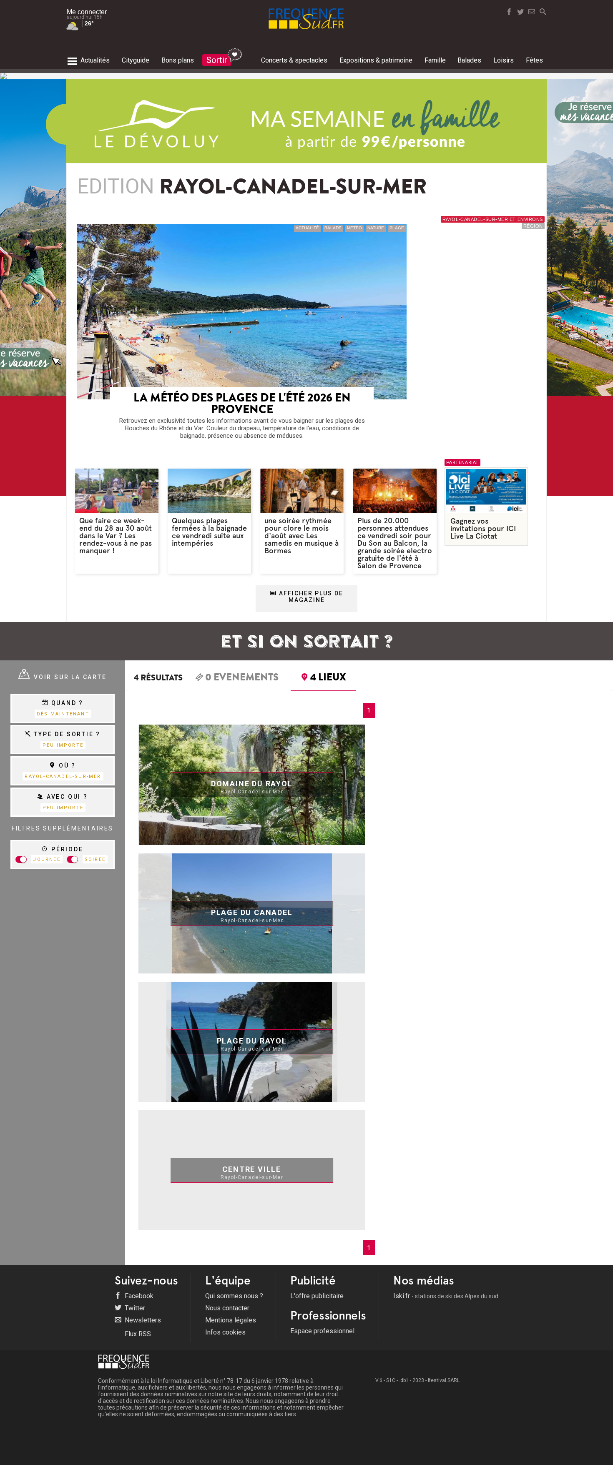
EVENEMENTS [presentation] (242, 678)
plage (396, 228)
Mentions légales (230, 1320)
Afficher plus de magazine (310, 596)
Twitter (134, 1308)
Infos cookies (225, 1332)
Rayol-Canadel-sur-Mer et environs (492, 219)
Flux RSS (137, 1334)
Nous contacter (227, 1308)
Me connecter (87, 11)
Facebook (138, 1296)
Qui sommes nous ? (234, 1296)
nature (375, 228)
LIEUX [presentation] (328, 678)
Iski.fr (445, 1296)
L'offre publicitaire (317, 1296)
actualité (307, 228)
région (533, 225)
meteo (354, 228)
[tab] (237, 678)
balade (333, 228)
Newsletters (142, 1320)
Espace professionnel (322, 1331)
